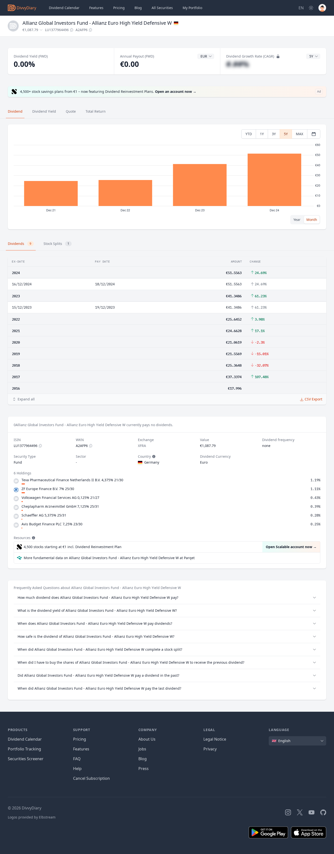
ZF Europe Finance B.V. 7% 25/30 (48, 488)
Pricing (119, 7)
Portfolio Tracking (24, 749)
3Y (274, 134)
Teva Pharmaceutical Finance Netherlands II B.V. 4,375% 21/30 (72, 480)
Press (143, 768)
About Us (147, 739)
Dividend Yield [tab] (44, 111)
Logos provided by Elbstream (32, 817)
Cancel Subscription (91, 778)
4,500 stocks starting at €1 (73, 546)
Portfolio (192, 7)
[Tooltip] (153, 456)
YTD (248, 134)
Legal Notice (214, 739)
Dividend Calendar (64, 7)
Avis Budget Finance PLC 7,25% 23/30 (52, 524)
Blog (142, 758)
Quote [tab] (71, 111)
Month (311, 219)
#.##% (237, 64)
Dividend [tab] (15, 111)
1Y (262, 134)
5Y (286, 134)
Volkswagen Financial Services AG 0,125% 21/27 (60, 497)
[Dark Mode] (311, 7)
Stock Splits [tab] (56, 243)
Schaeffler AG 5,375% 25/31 (44, 515)
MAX (299, 134)
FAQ (77, 758)
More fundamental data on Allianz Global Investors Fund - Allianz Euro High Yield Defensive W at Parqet (109, 557)
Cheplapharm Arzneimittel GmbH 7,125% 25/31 (60, 506)
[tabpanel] (167, 176)
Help (77, 768)
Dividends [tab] (19, 243)
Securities (162, 7)
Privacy (210, 749)
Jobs (142, 749)
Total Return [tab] (96, 111)
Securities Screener (26, 758)
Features (96, 7)
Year (297, 219)
